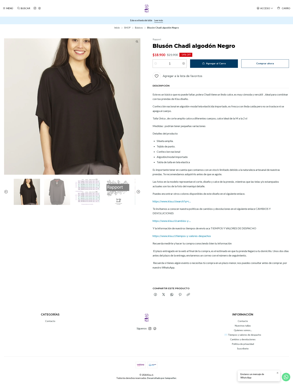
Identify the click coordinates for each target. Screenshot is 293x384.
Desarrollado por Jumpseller (161, 378)
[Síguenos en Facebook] (39, 8)
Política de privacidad (243, 343)
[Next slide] (137, 192)
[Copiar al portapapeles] (188, 295)
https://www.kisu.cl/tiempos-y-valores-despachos (182, 235)
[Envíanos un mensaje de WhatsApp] (286, 377)
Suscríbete (243, 348)
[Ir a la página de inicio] (146, 8)
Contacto (50, 321)
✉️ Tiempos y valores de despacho (242, 334)
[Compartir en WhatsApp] (172, 295)
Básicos (139, 28)
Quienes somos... (243, 330)
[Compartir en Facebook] (155, 295)
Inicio (117, 28)
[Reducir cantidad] (156, 64)
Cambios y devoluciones (243, 339)
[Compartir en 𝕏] (164, 295)
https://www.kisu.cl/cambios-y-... (172, 220)
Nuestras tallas (243, 325)
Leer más (158, 20)
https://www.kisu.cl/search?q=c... (172, 201)
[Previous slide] (6, 192)
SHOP (127, 28)
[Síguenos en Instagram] (34, 8)
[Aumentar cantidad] (184, 64)
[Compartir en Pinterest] (180, 295)
